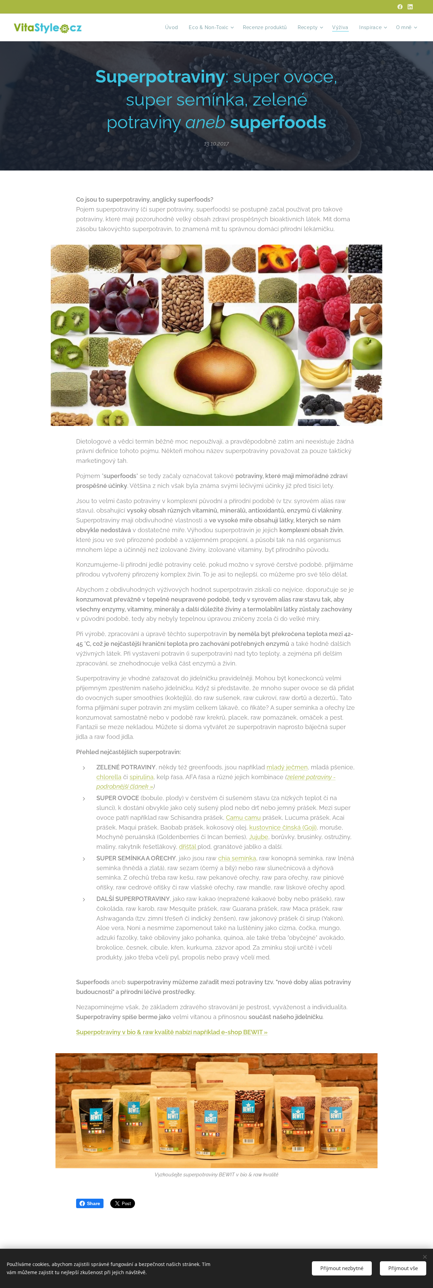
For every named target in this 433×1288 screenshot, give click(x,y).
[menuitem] (173, 27)
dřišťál (188, 846)
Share (93, 1203)
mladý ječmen (287, 767)
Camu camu (243, 817)
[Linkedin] (410, 7)
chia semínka (237, 858)
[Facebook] (400, 7)
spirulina (142, 777)
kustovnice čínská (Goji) (283, 827)
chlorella (108, 777)
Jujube (258, 836)
